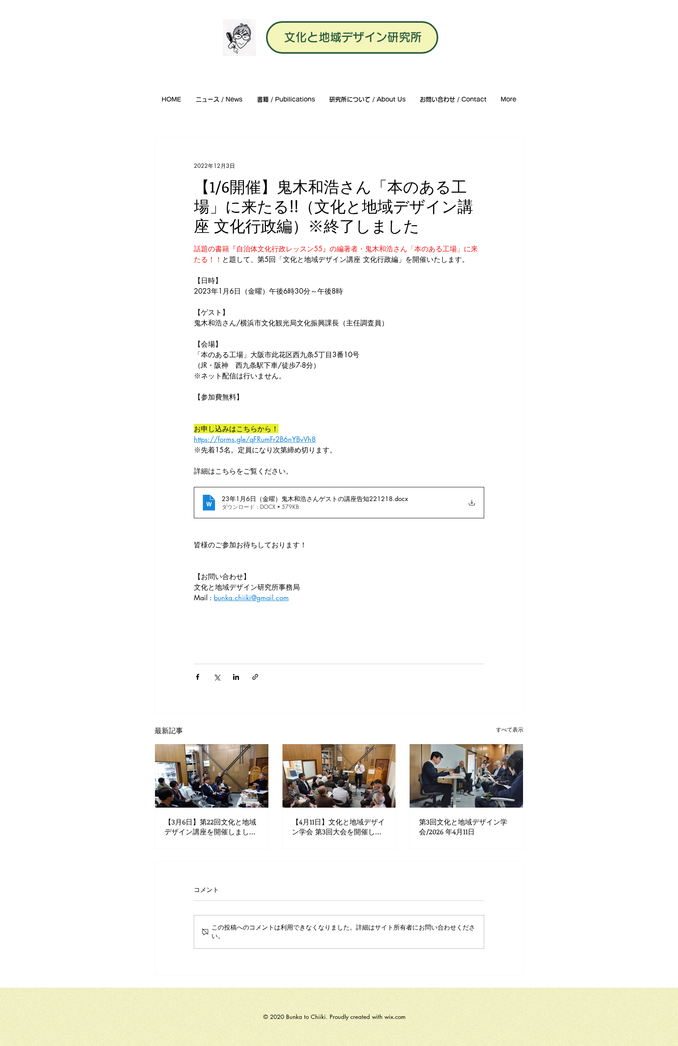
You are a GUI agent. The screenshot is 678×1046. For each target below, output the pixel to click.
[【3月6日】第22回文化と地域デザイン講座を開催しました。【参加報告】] (211, 776)
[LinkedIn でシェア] (236, 677)
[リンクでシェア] (255, 677)
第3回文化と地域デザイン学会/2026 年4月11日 (463, 826)
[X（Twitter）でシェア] (217, 677)
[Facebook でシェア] (197, 677)
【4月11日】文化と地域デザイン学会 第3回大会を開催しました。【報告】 (338, 827)
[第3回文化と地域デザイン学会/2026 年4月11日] (466, 776)
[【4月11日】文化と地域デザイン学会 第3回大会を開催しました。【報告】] (339, 776)
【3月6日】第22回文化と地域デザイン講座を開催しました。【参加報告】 (210, 827)
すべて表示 (509, 729)
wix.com (395, 1017)
